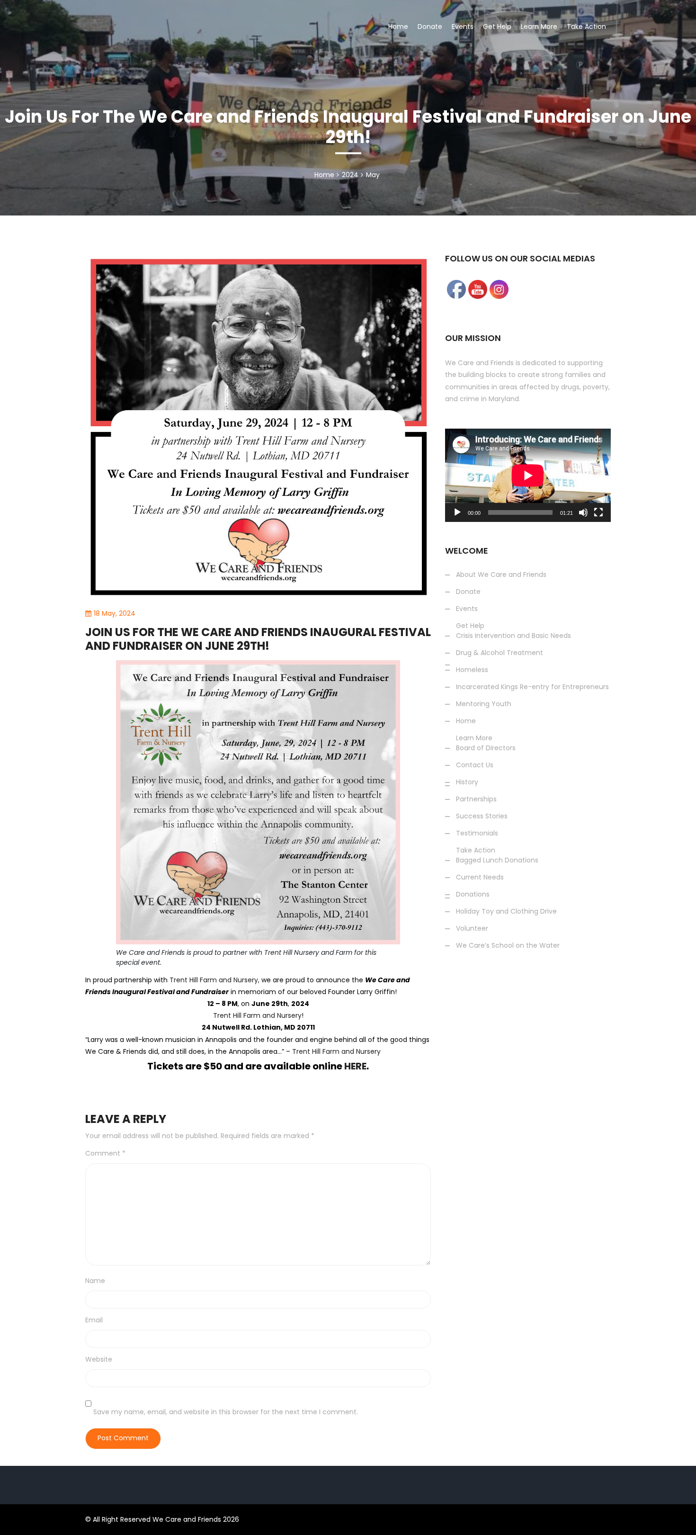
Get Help (497, 26)
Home (398, 26)
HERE (355, 1066)
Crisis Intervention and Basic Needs (513, 635)
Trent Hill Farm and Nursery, (214, 980)
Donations (596, 61)
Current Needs (480, 877)
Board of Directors (486, 748)
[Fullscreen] (598, 512)
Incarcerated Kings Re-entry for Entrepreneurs (532, 686)
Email (94, 1320)
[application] (528, 475)
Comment (105, 1153)
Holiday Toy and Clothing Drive (632, 89)
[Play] (457, 512)
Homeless (472, 669)
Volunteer (596, 171)
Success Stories (560, 199)
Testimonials (477, 833)
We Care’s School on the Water (634, 116)
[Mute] (583, 512)
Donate (430, 26)
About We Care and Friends (501, 574)
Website (98, 1359)
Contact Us (474, 765)
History (467, 782)
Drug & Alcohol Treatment (499, 652)
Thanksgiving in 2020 (615, 144)
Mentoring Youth (483, 704)
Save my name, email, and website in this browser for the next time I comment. (225, 1412)
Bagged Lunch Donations (497, 860)
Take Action (586, 26)
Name (95, 1280)
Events (462, 26)
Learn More (539, 26)
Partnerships (476, 799)
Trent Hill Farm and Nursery (257, 1015)
